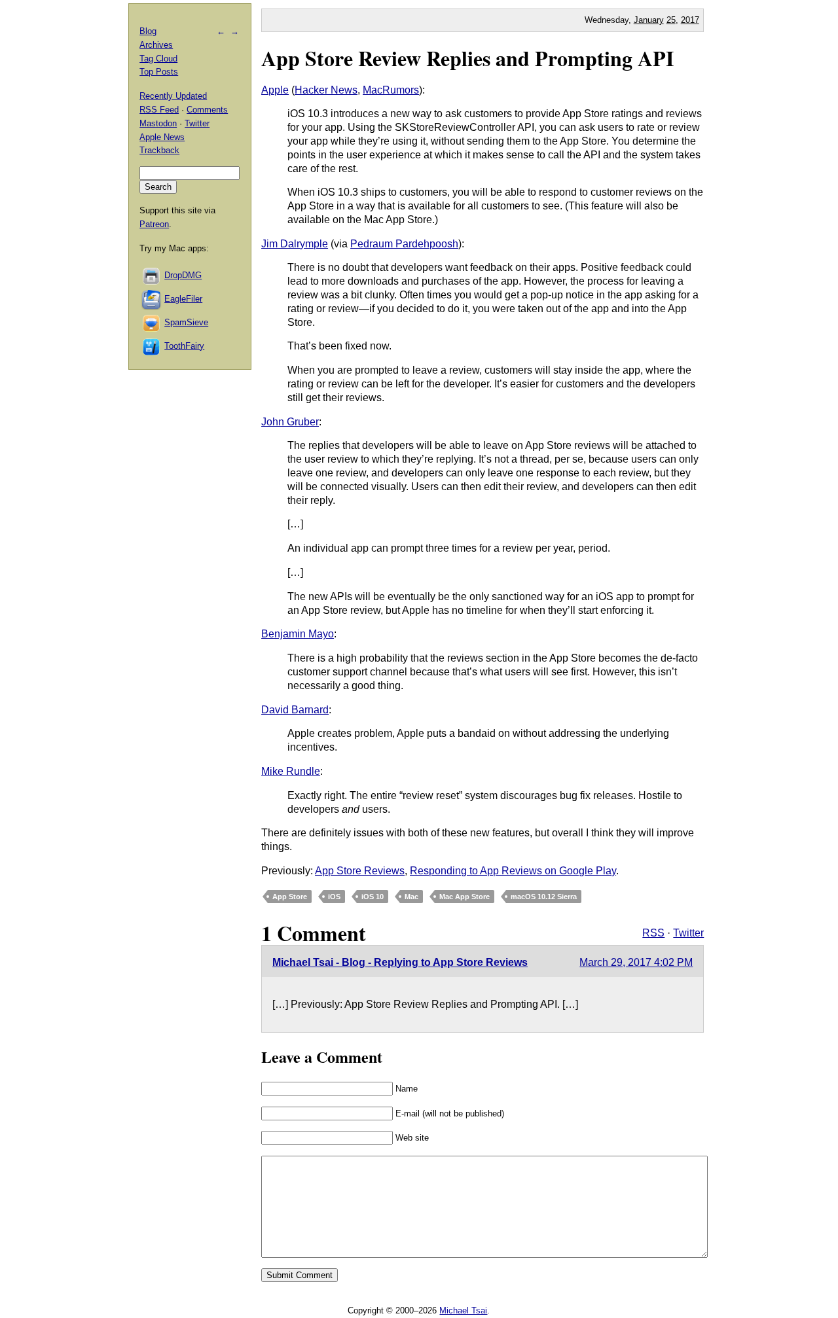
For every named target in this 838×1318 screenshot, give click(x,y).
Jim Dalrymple (294, 243)
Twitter (688, 932)
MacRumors (391, 90)
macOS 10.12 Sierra (544, 896)
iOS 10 (372, 896)
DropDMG (183, 275)
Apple (275, 90)
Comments (207, 110)
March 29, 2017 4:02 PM (636, 962)
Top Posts (158, 72)
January (649, 20)
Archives (156, 45)
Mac (411, 896)
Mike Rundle (290, 771)
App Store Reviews (360, 870)
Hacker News (326, 90)
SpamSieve (186, 322)
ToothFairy (184, 346)
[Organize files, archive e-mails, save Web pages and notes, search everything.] (151, 299)
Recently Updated (173, 96)
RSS (653, 932)
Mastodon (158, 123)
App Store (289, 896)
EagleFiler (183, 299)
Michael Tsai (463, 1310)
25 (671, 20)
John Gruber (290, 421)
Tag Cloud (158, 58)
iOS (334, 896)
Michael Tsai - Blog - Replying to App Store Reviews (400, 962)
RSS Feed (159, 110)
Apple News (162, 137)
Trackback (159, 150)
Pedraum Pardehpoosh (404, 243)
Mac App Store (464, 896)
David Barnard (295, 709)
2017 (690, 20)
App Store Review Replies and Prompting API (467, 58)
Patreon (154, 224)
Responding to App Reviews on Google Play (513, 870)
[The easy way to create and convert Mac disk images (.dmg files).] (151, 275)
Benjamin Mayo (297, 633)
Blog (147, 31)
